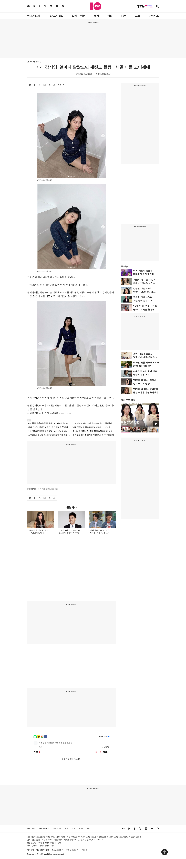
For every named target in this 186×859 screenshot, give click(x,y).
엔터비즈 (154, 15)
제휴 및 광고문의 (72, 850)
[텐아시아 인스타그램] (51, 6)
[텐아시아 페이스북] (39, 6)
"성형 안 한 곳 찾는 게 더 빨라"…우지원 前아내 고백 (145, 309)
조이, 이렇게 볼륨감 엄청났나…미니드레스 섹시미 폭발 (144, 357)
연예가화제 (33, 15)
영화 (109, 15)
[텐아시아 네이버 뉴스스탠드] (57, 6)
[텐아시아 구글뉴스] (63, 6)
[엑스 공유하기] (39, 85)
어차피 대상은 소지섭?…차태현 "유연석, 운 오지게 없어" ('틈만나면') (100, 532)
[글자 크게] (59, 85)
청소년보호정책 (57, 850)
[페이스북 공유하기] (34, 85)
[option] (140, 415)
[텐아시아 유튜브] (28, 6)
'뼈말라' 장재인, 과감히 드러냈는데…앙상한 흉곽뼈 (144, 283)
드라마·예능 (78, 15)
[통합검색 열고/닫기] (157, 6)
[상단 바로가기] (164, 852)
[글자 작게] (64, 85)
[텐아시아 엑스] (45, 6)
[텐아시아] (95, 6)
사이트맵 (84, 850)
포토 (137, 15)
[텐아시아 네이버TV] (34, 6)
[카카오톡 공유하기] (29, 85)
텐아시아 (40, 854)
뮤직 (96, 15)
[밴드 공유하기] (49, 85)
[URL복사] (54, 85)
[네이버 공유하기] (44, 85)
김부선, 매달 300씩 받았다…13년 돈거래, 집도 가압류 (143, 291)
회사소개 (30, 850)
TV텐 (124, 15)
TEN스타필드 (55, 15)
